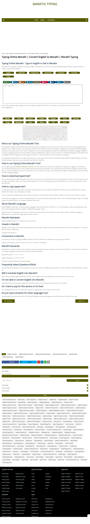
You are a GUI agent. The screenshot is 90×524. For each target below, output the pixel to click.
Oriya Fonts (50, 443)
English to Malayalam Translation (75, 410)
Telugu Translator (36, 454)
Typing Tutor (35, 73)
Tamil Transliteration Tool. (47, 451)
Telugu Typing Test (72, 454)
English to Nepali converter (63, 413)
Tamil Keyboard (24, 451)
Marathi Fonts (6, 438)
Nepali (42, 122)
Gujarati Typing (22, 424)
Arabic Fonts (34, 516)
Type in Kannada (68, 457)
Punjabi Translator (17, 448)
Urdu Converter (20, 513)
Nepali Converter (19, 440)
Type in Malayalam (79, 457)
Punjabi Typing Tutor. (78, 448)
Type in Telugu (52, 459)
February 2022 (45, 388)
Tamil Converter (7, 451)
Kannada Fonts (18, 429)
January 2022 (45, 391)
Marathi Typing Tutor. (8, 440)
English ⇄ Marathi (65, 473)
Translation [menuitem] (51, 20)
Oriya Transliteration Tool (9, 446)
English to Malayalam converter (57, 410)
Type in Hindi (59, 457)
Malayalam (19, 122)
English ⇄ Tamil (79, 476)
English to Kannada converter (10, 410)
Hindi (19, 118)
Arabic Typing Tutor (31, 399)
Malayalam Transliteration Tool (10, 435)
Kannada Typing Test (78, 429)
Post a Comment (6, 374)
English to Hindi (39, 407)
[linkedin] (42, 362)
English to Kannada (80, 407)
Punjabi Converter (63, 446)
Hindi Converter (69, 424)
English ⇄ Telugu (79, 479)
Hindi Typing (40, 427)
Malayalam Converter (34, 432)
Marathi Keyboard (16, 438)
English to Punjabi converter (60, 416)
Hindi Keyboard (6, 427)
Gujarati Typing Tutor (45, 424)
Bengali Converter (42, 399)
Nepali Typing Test (7, 443)
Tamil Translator (34, 451)
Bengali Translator (73, 399)
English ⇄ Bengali (65, 476)
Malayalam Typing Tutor (51, 435)
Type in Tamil (43, 459)
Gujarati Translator (78, 421)
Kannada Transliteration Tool (54, 429)
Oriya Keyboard (59, 443)
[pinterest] (38, 362)
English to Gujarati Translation (26, 407)
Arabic (65, 122)
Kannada (76, 118)
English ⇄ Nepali (79, 485)
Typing (8, 73)
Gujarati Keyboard (67, 421)
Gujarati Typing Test (33, 424)
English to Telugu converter (60, 418)
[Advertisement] (44, 13)
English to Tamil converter (19, 418)
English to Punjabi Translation (77, 416)
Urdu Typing (84, 459)
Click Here (27, 261)
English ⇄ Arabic (65, 491)
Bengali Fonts (53, 399)
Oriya (30, 122)
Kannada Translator (40, 429)
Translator (61, 73)
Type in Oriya (25, 459)
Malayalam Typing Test (37, 435)
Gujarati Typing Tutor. (58, 424)
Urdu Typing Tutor (7, 462)
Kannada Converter (7, 429)
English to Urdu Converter (18, 421)
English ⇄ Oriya (65, 485)
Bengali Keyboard (62, 399)
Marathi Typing (73, 354)
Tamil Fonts (15, 451)
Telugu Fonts (16, 454)
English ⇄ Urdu (79, 488)
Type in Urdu (61, 459)
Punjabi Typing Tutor (66, 448)
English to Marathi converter (26, 354)
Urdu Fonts (48, 513)
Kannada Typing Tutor (8, 432)
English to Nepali (51, 413)
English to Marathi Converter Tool (26, 167)
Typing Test (47, 73)
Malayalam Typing (24, 435)
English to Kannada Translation (26, 410)
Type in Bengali (39, 457)
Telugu (7, 122)
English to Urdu (6, 421)
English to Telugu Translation (76, 418)
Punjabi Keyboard (7, 448)
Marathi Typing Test (64, 438)
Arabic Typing (21, 399)
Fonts (8, 76)
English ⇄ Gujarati (79, 482)
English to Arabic (68, 402)
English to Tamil (6, 418)
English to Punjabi (47, 416)
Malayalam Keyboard (57, 432)
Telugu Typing (62, 454)
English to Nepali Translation (79, 413)
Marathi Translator (27, 438)
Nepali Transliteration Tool (61, 440)
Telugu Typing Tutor (7, 457)
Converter (74, 73)
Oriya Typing (20, 446)
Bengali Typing (22, 402)
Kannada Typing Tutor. (21, 432)
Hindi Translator (16, 427)
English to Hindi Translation (67, 407)
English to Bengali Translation (68, 405)
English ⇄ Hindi (79, 473)
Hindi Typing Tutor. (71, 427)
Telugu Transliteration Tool (49, 454)
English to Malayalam (41, 410)
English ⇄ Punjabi (65, 488)
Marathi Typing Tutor (8, 357)
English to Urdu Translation (33, 421)
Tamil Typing (59, 451)
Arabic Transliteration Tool (9, 399)
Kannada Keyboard (28, 429)
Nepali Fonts (29, 440)
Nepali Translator (48, 440)
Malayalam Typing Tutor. (65, 435)
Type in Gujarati (49, 457)
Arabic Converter (6, 516)
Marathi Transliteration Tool (60, 354)
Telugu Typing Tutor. (20, 457)
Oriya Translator (69, 443)
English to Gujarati (82, 405)
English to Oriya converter (18, 416)
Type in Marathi (9, 53)
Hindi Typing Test (49, 427)
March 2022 (45, 385)
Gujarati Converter (47, 421)
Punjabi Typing (43, 448)
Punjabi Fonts (73, 446)
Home (3, 53)
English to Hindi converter (52, 407)
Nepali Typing (73, 440)
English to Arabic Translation (25, 405)
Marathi (7, 118)
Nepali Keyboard (38, 440)
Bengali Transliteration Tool (9, 402)
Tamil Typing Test (68, 451)
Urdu (53, 122)
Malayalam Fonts (46, 432)
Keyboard (21, 73)
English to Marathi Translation (43, 354)
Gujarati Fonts (57, 421)
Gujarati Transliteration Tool (9, 424)
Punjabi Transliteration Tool (31, 448)
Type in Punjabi (34, 459)
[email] (48, 362)
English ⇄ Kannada (66, 482)
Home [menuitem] (36, 20)
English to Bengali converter (52, 405)
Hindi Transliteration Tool (28, 427)
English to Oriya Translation (34, 416)
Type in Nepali (15, 459)
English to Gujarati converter (10, 407)
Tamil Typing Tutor (79, 451)
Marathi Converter (77, 435)
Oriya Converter (42, 443)
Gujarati (30, 118)
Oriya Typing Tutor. (52, 446)
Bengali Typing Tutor (45, 402)
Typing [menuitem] (42, 20)
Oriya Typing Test (30, 446)
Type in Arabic (30, 457)
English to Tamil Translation (34, 418)
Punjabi (41, 118)
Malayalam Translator (70, 432)
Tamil (64, 118)
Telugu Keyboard (26, 454)
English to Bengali (38, 405)
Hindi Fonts (78, 424)
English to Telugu (47, 418)
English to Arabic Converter (9, 405)
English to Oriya (6, 416)
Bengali (53, 118)
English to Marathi (12, 354)
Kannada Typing (67, 429)
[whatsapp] (45, 362)
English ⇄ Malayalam (66, 479)
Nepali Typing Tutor (18, 443)
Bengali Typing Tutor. (57, 402)
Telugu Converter (7, 454)
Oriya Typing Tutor (40, 446)
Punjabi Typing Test (54, 448)
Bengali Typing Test (32, 402)
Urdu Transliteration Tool (72, 459)
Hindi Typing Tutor (60, 427)
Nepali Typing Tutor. (31, 443)
